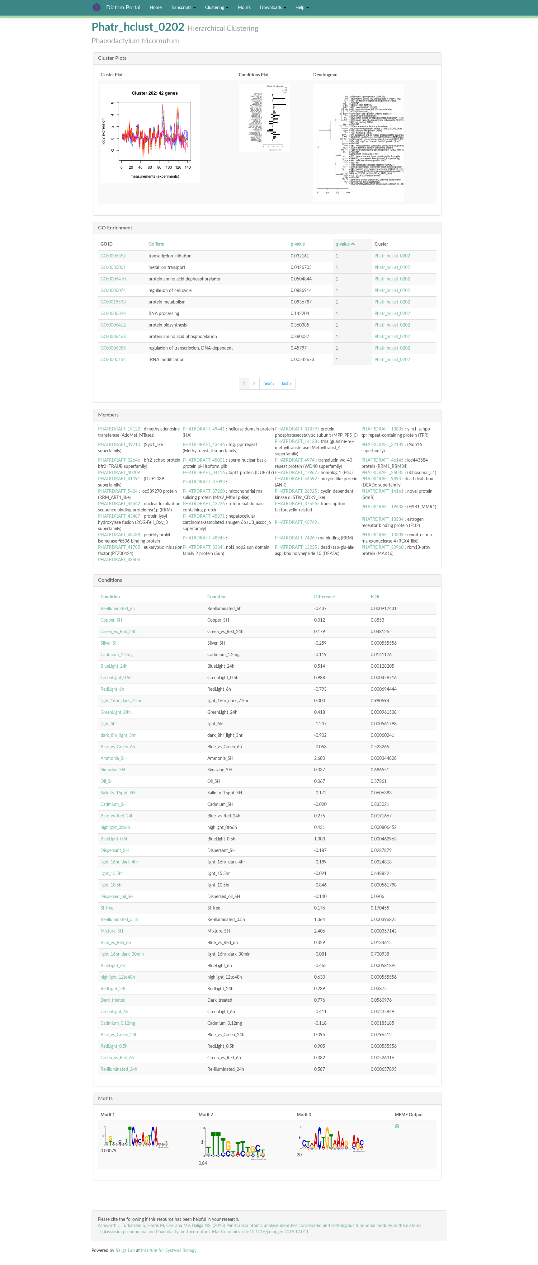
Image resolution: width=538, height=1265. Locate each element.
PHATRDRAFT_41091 (119, 479)
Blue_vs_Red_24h (117, 816)
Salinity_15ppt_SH (118, 793)
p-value (298, 244)
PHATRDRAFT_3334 (202, 547)
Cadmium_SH (114, 804)
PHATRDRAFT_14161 (382, 491)
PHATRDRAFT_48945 (204, 538)
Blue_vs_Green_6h (118, 747)
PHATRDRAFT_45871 (204, 516)
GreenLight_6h (114, 1012)
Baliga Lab (125, 1251)
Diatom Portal (123, 8)
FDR (375, 597)
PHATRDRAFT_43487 (119, 516)
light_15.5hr (112, 874)
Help (300, 8)
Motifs (244, 8)
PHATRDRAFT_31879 (296, 429)
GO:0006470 (113, 279)
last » (287, 384)
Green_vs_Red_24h (119, 632)
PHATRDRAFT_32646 (119, 460)
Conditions (110, 580)
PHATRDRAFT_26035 (382, 473)
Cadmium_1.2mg (117, 655)
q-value (343, 244)
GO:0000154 (113, 360)
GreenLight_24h (116, 712)
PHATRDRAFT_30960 (382, 547)
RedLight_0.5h (114, 1046)
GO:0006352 (113, 256)
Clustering (215, 8)
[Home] (99, 7)
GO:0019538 (113, 302)
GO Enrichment (115, 227)
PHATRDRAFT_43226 (204, 504)
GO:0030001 (113, 268)
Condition (110, 597)
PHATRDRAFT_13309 (382, 535)
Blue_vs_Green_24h (119, 1035)
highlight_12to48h (118, 977)
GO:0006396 (113, 314)
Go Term (156, 244)
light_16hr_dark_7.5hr (121, 701)
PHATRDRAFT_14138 (296, 442)
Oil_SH (107, 781)
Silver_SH (110, 643)
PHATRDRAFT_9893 (381, 479)
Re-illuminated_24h (119, 1069)
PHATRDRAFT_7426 (294, 538)
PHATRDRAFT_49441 (204, 429)
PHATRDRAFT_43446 (204, 445)
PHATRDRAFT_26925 (296, 491)
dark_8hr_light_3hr (118, 735)
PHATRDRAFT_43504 (119, 560)
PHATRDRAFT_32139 (382, 445)
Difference (324, 597)
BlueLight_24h (114, 666)
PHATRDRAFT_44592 (296, 479)
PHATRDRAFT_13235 (296, 547)
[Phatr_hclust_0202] (167, 133)
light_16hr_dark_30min (122, 954)
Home (156, 8)
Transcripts (182, 8)
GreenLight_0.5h (116, 678)
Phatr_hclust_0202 (392, 256)
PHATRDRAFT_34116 (204, 473)
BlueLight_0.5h (115, 839)
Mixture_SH (112, 931)
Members (108, 414)
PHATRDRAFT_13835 (382, 429)
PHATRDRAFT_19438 (382, 507)
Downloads (271, 8)
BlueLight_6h (113, 966)
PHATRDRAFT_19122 (119, 429)
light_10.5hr (112, 885)
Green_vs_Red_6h (117, 1058)
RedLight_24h (114, 989)
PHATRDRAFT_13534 (382, 519)
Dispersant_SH (115, 851)
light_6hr (109, 724)
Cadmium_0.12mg (118, 1023)
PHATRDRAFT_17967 (296, 473)
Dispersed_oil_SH (117, 897)
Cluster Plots (112, 58)
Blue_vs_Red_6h (116, 943)
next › (268, 384)
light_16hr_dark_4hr (119, 862)
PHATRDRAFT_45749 (296, 522)
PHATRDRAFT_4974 (294, 460)
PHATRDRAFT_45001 (204, 460)
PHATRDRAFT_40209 (119, 473)
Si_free (107, 908)
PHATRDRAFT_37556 (296, 504)
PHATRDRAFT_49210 (119, 445)
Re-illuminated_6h (118, 609)
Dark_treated (113, 1000)
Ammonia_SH (114, 758)
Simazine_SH (113, 770)
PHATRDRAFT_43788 (119, 535)
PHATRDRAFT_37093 (204, 482)
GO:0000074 (113, 291)
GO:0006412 (113, 325)
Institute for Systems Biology (168, 1251)
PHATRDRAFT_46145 (382, 460)
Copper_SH (111, 620)
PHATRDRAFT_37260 (204, 491)
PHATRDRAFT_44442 (119, 504)
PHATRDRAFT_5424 (118, 491)
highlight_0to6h (115, 827)
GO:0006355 (113, 348)
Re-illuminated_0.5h (119, 920)
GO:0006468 (113, 337)
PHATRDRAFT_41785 (119, 547)
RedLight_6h (112, 689)
